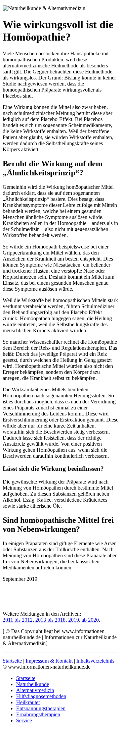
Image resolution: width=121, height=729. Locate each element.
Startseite (12, 661)
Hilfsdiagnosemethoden (41, 696)
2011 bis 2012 (18, 620)
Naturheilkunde (32, 684)
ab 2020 (90, 620)
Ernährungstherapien (38, 714)
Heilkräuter (28, 702)
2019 (73, 620)
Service (24, 720)
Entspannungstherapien (41, 708)
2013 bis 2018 (50, 620)
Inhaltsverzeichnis (95, 661)
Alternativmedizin (35, 690)
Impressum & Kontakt (49, 661)
